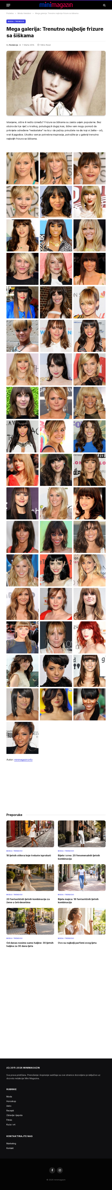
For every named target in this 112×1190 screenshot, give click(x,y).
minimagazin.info (23, 759)
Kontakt (10, 1148)
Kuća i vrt (10, 1124)
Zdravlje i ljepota (14, 1115)
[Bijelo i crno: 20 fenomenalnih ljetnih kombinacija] (82, 833)
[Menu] (8, 5)
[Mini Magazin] (56, 5)
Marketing (11, 1143)
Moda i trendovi (16, 21)
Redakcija (13, 45)
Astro (8, 1106)
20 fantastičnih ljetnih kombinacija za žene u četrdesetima (28, 901)
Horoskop (11, 1101)
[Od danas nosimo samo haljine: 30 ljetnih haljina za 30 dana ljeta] (30, 921)
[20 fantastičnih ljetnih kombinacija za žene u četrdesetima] (30, 877)
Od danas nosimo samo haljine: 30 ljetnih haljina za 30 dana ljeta (30, 944)
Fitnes (9, 1120)
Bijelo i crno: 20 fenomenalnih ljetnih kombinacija (79, 857)
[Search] (104, 5)
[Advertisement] (56, 785)
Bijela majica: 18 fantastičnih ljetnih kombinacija (78, 901)
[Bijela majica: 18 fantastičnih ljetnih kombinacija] (82, 877)
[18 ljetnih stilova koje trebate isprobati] (30, 833)
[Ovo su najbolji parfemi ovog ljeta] (82, 921)
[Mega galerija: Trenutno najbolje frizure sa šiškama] (56, 83)
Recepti (10, 1110)
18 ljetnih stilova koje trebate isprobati (28, 855)
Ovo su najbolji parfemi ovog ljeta (77, 942)
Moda (9, 1096)
